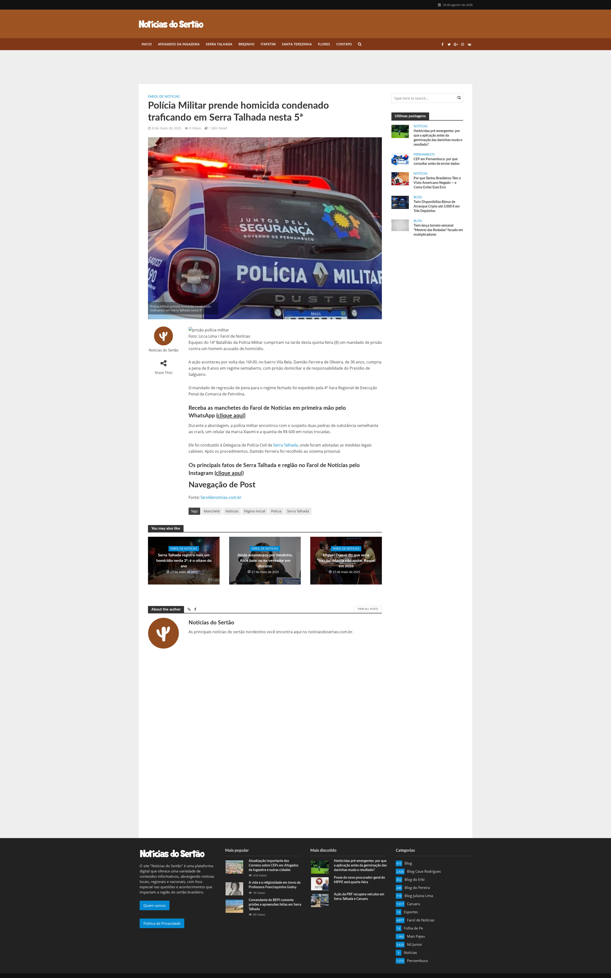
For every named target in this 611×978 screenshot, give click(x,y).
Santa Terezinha (297, 44)
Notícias (232, 511)
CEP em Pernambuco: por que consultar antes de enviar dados (436, 161)
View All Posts (368, 609)
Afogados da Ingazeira (179, 44)
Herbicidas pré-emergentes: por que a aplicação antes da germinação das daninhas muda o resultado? (438, 137)
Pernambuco (424, 154)
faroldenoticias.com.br (221, 497)
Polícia (276, 511)
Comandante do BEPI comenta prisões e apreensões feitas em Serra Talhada (275, 904)
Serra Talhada (219, 44)
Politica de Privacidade (161, 923)
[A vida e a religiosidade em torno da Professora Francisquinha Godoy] (234, 888)
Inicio (147, 44)
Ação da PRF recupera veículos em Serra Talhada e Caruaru (359, 897)
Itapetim (268, 44)
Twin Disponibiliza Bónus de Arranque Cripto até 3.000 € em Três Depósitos (437, 206)
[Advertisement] (427, 277)
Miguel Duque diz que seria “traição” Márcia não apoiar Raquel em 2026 (346, 560)
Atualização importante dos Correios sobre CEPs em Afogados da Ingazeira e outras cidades (273, 865)
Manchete (212, 511)
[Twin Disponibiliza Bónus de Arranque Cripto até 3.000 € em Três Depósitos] (400, 202)
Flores (324, 44)
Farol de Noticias (164, 96)
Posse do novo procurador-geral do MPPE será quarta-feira (359, 880)
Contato (344, 44)
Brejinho (246, 44)
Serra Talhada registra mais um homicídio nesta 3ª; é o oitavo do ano (183, 560)
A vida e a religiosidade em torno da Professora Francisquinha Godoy (274, 885)
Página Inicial (254, 511)
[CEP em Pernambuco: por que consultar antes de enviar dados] (400, 159)
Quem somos (154, 905)
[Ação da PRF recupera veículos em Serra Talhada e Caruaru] (320, 900)
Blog (418, 197)
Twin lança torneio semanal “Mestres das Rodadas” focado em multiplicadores (438, 230)
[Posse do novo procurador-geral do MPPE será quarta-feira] (320, 883)
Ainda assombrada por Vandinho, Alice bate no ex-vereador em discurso (265, 560)
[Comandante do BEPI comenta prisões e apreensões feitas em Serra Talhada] (234, 905)
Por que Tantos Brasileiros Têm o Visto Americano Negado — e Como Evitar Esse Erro (437, 183)
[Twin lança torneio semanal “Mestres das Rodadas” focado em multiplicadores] (400, 225)
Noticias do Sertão (164, 350)
